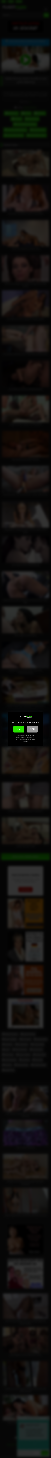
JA (18, 729)
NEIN (32, 729)
